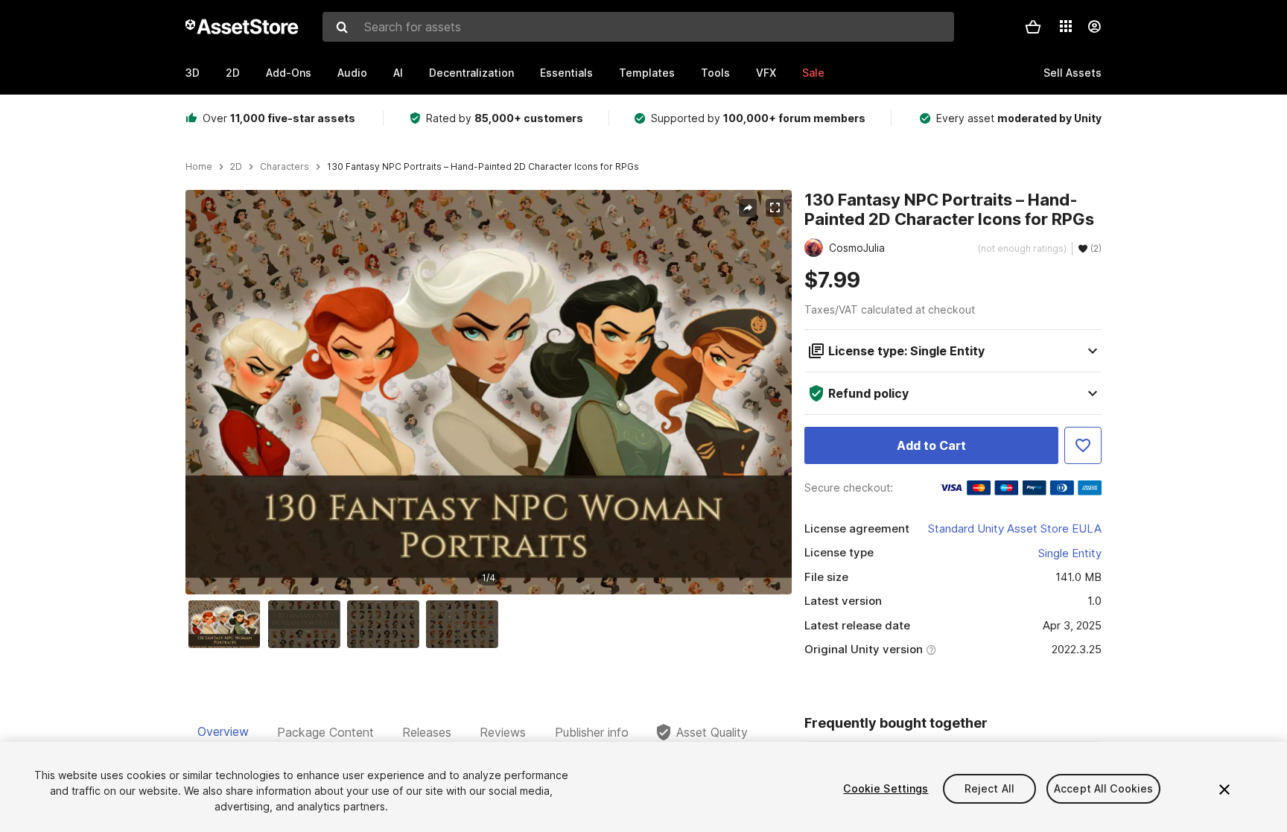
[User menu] (1094, 26)
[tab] (223, 732)
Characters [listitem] (284, 167)
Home (198, 167)
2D (233, 72)
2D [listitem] (236, 167)
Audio (352, 72)
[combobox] (638, 27)
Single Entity (1070, 553)
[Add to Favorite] (1083, 445)
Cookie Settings (885, 788)
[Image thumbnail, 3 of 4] (386, 624)
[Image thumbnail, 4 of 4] (465, 624)
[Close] (1224, 789)
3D (192, 72)
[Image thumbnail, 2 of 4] (307, 624)
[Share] (748, 208)
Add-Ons (288, 72)
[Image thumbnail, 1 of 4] (228, 624)
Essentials (566, 72)
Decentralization (471, 72)
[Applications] (1066, 26)
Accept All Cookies (1104, 788)
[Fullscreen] (775, 208)
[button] (1033, 27)
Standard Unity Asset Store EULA (1015, 528)
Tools (715, 72)
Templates (647, 72)
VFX (766, 72)
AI (398, 72)
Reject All (989, 788)
